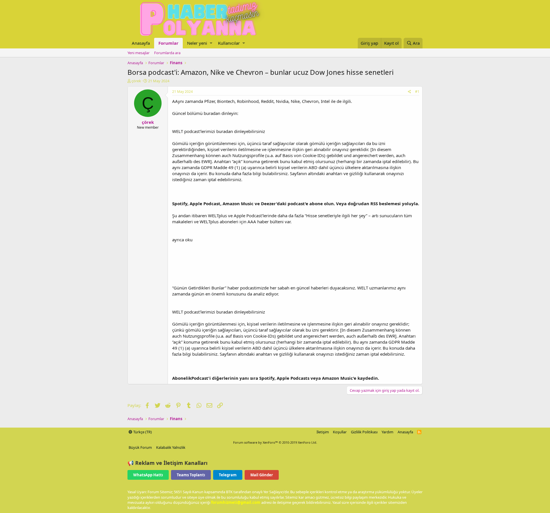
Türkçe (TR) (142, 431)
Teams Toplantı (191, 474)
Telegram (228, 474)
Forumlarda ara (167, 52)
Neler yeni (197, 43)
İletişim (323, 431)
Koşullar (340, 431)
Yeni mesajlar (138, 52)
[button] (211, 43)
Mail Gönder (261, 474)
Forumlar (168, 43)
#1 (417, 91)
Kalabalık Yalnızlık (170, 447)
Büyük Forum (140, 447)
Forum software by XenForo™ (275, 442)
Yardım (387, 431)
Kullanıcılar (229, 43)
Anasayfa (141, 43)
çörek (136, 80)
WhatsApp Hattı (148, 474)
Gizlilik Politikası (364, 431)
